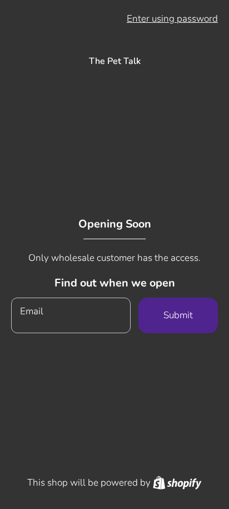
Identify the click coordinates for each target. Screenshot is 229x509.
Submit (178, 315)
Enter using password (172, 18)
